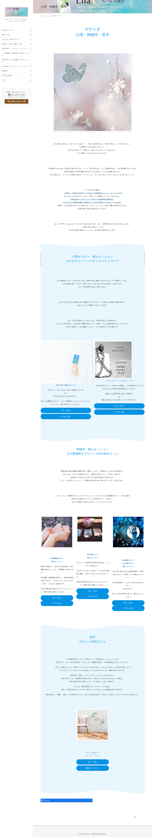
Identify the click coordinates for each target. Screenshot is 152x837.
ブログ (4, 80)
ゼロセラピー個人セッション (66, 385)
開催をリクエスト (93, 768)
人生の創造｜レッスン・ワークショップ (15, 66)
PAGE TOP (147, 810)
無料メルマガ (6, 35)
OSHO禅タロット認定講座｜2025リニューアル (16, 60)
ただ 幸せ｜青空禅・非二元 (10, 39)
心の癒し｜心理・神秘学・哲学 (12, 44)
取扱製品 (4, 71)
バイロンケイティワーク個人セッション (119, 380)
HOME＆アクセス (7, 30)
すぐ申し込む (65, 417)
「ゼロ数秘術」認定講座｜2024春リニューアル (16, 54)
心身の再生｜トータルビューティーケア (15, 48)
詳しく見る (65, 410)
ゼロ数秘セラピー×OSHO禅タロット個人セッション (128, 563)
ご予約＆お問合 (7, 75)
